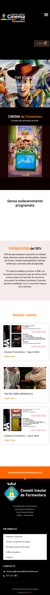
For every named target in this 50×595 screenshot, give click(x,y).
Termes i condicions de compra (18, 542)
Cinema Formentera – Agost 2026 (21, 352)
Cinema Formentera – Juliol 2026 (21, 435)
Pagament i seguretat (14, 537)
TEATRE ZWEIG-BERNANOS (18, 393)
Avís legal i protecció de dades (18, 547)
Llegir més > (10, 356)
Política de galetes (13, 552)
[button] (46, 14)
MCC (30, 593)
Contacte (9, 557)
